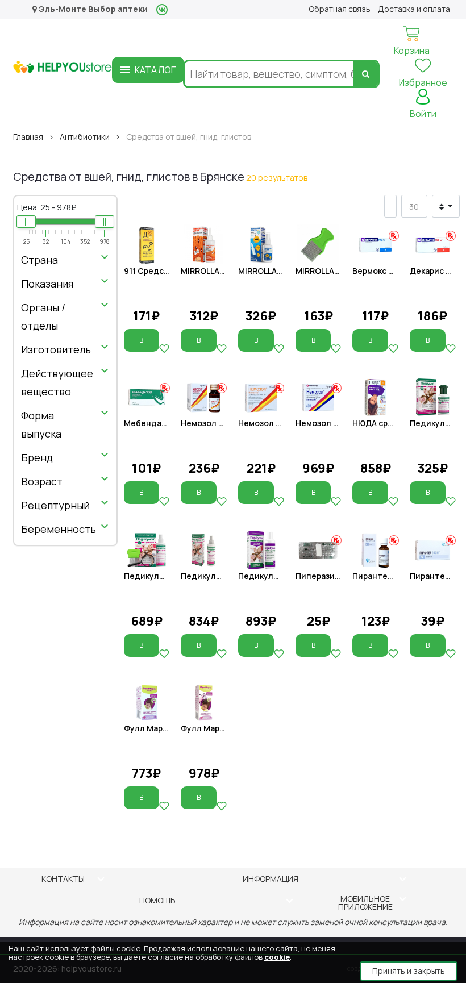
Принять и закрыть (408, 970)
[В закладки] (164, 348)
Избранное (423, 82)
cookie (277, 957)
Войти (423, 113)
